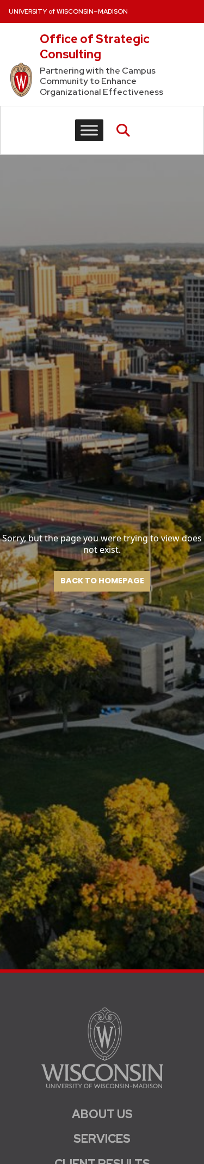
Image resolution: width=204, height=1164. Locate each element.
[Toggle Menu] (89, 130)
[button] (122, 130)
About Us (102, 1114)
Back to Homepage (102, 581)
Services (102, 1139)
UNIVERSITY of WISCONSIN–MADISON (68, 11)
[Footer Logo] (102, 1048)
